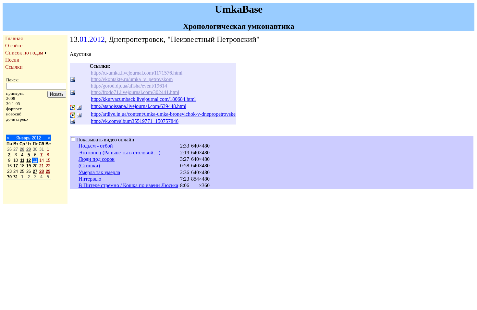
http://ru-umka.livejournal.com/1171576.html (136, 73)
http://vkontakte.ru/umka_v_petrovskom (132, 79)
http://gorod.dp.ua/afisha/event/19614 (129, 86)
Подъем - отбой (96, 146)
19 (28, 165)
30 (9, 176)
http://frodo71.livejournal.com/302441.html (135, 92)
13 (35, 160)
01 (83, 39)
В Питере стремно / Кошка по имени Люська (128, 185)
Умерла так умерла (99, 172)
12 (28, 160)
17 (15, 165)
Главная (14, 38)
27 (35, 171)
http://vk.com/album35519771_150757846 (134, 121)
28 (22, 149)
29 (28, 149)
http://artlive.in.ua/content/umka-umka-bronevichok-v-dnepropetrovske (163, 114)
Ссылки (14, 67)
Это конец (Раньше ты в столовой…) (119, 152)
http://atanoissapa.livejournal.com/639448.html (138, 106)
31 (15, 176)
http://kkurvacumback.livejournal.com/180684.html (143, 99)
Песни (12, 60)
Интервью (90, 179)
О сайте (13, 45)
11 (22, 160)
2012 (97, 39)
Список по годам (24, 52)
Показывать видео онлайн (105, 139)
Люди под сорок (97, 159)
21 (41, 165)
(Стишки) (89, 165)
